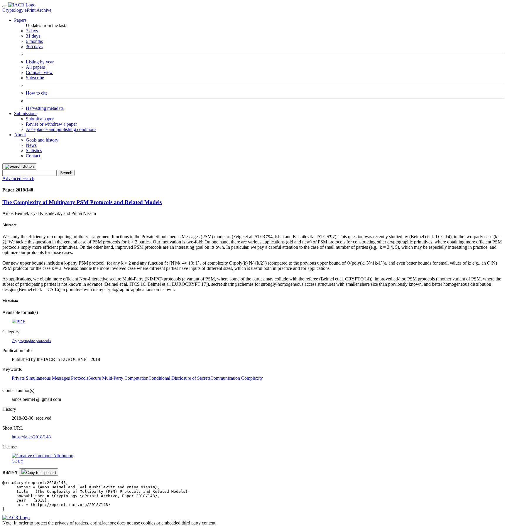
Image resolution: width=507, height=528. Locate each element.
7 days (32, 30)
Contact (33, 155)
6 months (34, 41)
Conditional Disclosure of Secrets (179, 378)
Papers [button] (20, 20)
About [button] (20, 134)
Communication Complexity (236, 378)
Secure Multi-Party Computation (118, 378)
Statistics (34, 150)
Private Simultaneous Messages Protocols (50, 378)
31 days (33, 35)
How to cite (37, 92)
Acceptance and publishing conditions (61, 129)
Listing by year (40, 61)
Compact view (39, 72)
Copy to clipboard (41, 472)
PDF (20, 321)
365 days (34, 46)
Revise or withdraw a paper (51, 124)
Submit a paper (40, 118)
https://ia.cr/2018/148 (31, 436)
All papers (35, 67)
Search (66, 173)
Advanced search (18, 178)
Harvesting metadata (45, 108)
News (31, 145)
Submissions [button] (25, 113)
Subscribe (35, 77)
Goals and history (42, 139)
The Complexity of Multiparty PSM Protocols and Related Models (82, 202)
